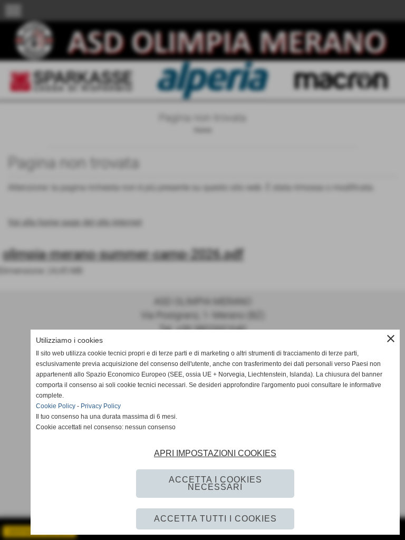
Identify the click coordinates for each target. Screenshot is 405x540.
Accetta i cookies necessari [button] (215, 483)
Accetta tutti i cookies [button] (215, 518)
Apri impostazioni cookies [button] (215, 453)
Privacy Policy (101, 406)
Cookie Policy (55, 406)
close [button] (390, 338)
